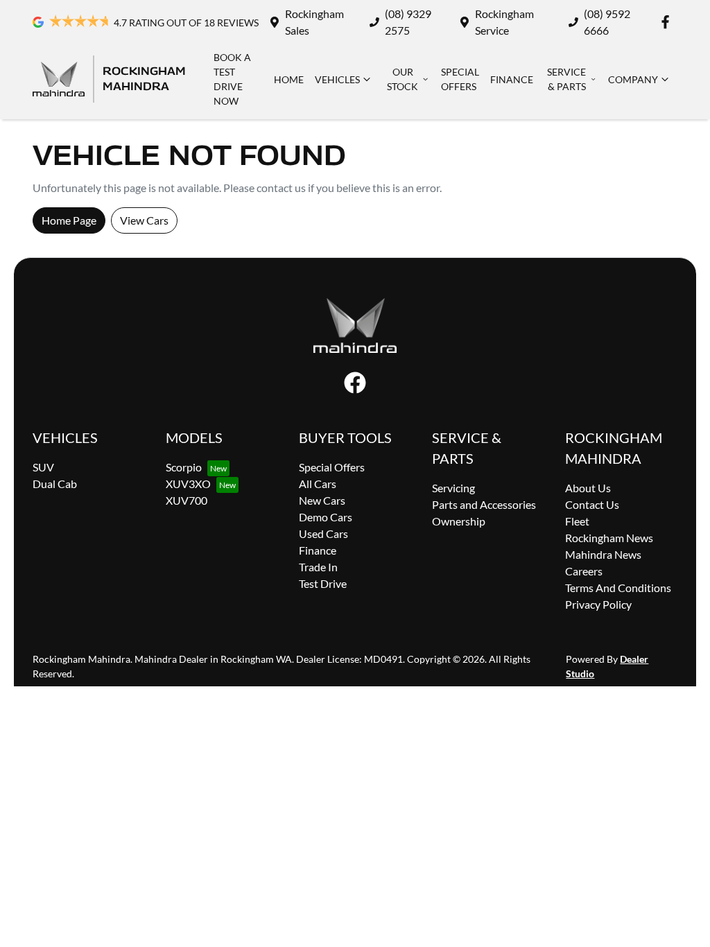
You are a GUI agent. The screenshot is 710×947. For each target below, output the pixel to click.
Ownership (458, 521)
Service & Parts (566, 79)
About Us (588, 487)
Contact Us (592, 504)
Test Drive (323, 583)
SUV (43, 467)
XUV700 (186, 500)
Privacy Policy (598, 604)
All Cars (317, 483)
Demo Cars (325, 516)
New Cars (322, 500)
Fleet (577, 521)
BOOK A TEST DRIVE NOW (232, 79)
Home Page (69, 220)
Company (633, 79)
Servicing (453, 487)
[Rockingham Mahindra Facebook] (668, 21)
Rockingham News (609, 537)
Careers (584, 570)
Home (289, 79)
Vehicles (337, 79)
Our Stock (402, 79)
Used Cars (323, 533)
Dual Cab (55, 483)
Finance (511, 79)
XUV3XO (188, 483)
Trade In (318, 566)
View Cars (144, 220)
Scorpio (184, 467)
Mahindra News (603, 554)
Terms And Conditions (618, 587)
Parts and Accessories (484, 504)
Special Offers (460, 79)
